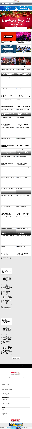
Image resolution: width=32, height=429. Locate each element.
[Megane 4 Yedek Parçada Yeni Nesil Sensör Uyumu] (7, 280)
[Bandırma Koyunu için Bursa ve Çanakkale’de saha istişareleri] (7, 354)
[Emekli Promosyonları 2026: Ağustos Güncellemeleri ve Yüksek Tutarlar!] (7, 288)
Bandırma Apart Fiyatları (5, 393)
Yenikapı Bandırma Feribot (5, 384)
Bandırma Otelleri (4, 400)
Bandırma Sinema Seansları (6, 404)
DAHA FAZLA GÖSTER (16, 358)
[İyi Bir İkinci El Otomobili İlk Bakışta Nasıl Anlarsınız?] (1, 287)
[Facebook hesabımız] (19, 365)
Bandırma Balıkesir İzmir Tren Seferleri (7, 389)
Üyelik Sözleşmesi (4, 413)
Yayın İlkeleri (3, 414)
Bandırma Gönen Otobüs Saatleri (6, 390)
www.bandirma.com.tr (10, 427)
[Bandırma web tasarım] (16, 10)
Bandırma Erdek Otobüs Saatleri (6, 392)
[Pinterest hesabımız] (25, 365)
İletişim (3, 409)
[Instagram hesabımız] (22, 365)
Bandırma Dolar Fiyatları (5, 388)
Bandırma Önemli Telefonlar (6, 403)
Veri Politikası (3, 410)
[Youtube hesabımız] (23, 365)
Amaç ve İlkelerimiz (4, 412)
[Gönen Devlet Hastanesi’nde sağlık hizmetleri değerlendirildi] (1, 354)
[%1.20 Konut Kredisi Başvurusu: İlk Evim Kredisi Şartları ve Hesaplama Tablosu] (7, 294)
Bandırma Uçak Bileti (5, 394)
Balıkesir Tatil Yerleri (4, 399)
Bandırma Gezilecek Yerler (5, 402)
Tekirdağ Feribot (4, 383)
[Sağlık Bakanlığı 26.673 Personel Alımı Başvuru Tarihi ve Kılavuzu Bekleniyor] (1, 345)
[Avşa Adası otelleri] (16, 425)
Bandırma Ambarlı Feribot (5, 385)
